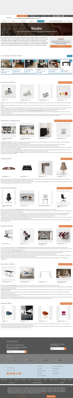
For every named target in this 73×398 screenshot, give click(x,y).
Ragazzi (70, 379)
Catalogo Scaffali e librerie (65, 226)
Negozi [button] (13, 21)
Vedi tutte (69, 55)
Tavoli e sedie (11, 382)
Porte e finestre (63, 379)
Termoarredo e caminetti (37, 382)
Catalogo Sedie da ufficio (66, 303)
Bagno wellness (4, 379)
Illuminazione (23, 379)
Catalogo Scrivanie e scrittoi (65, 264)
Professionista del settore (13, 345)
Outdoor (45, 379)
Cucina (10, 379)
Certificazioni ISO (41, 371)
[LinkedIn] (59, 16)
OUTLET (43, 16)
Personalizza (21, 396)
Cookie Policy (60, 366)
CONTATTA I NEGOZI (61, 46)
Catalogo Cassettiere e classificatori (63, 120)
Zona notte (62, 382)
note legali (39, 368)
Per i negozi (55, 371)
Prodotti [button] (4, 21)
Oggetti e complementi (37, 379)
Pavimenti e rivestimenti (53, 379)
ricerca (22, 16)
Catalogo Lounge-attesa (66, 158)
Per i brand (39, 373)
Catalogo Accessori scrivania (65, 82)
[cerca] (70, 21)
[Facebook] (54, 16)
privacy (54, 366)
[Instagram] (61, 16)
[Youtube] (64, 16)
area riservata (55, 368)
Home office (16, 379)
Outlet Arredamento (41, 375)
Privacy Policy (44, 392)
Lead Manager (55, 373)
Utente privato (21, 345)
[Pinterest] (56, 16)
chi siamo (39, 366)
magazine (33, 16)
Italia (52, 348)
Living (29, 379)
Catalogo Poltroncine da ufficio (64, 188)
